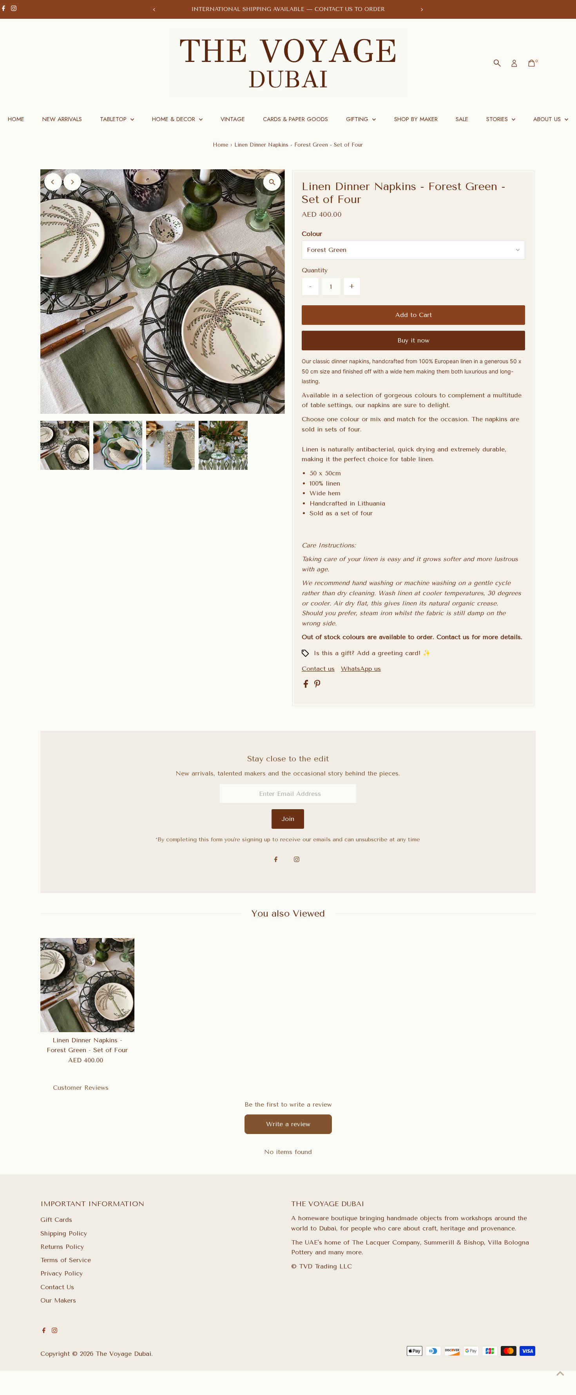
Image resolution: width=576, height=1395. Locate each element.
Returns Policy (62, 1246)
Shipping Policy (63, 1233)
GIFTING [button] (358, 119)
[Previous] (154, 9)
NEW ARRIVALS (62, 119)
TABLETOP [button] (114, 119)
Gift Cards (56, 1219)
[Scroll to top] (560, 1373)
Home (220, 145)
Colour (312, 233)
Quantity (315, 270)
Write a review (288, 1124)
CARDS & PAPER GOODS (295, 119)
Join (287, 819)
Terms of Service (65, 1260)
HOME (16, 119)
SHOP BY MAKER (416, 119)
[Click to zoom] (272, 182)
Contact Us (57, 1287)
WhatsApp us (361, 668)
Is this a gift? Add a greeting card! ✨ (372, 653)
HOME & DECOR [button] (174, 119)
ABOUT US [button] (548, 119)
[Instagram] (13, 9)
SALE (462, 119)
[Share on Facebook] (307, 685)
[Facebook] (3, 9)
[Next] (422, 9)
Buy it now (413, 340)
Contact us (318, 669)
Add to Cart (413, 315)
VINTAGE (233, 119)
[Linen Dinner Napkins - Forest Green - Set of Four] (87, 985)
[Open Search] (497, 63)
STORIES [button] (498, 119)
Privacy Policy (61, 1273)
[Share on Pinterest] (317, 685)
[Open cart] (531, 63)
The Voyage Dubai (123, 1353)
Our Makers (58, 1300)
